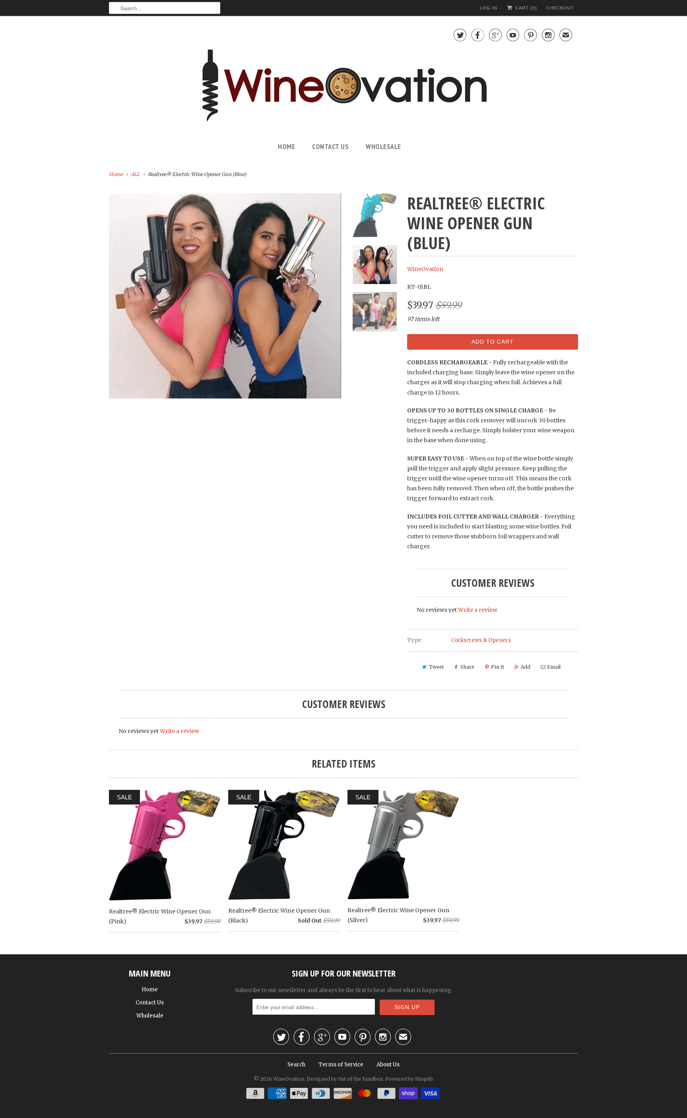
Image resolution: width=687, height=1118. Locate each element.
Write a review (477, 609)
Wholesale (383, 146)
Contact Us (330, 146)
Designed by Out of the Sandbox (345, 1079)
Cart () (525, 8)
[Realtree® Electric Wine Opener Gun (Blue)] (225, 295)
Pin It (497, 667)
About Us (388, 1064)
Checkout (560, 8)
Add (525, 667)
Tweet (436, 667)
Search (296, 1064)
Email (554, 667)
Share (467, 667)
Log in (488, 8)
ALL (135, 174)
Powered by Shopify (409, 1079)
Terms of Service (340, 1064)
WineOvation (425, 269)
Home (286, 146)
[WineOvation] (343, 77)
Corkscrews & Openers (481, 640)
